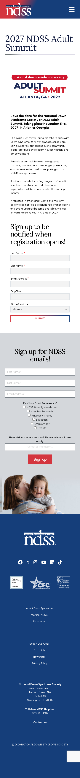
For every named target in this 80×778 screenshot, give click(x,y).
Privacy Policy (39, 663)
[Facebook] (20, 562)
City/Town (16, 291)
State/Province (19, 304)
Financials (39, 650)
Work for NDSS (39, 615)
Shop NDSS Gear (39, 643)
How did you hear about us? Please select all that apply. (40, 439)
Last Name (16, 265)
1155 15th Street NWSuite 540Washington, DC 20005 (40, 696)
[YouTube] (43, 562)
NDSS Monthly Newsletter (42, 407)
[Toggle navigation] (73, 9)
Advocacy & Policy (42, 415)
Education (42, 419)
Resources (39, 621)
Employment (41, 423)
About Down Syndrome (39, 608)
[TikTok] (60, 562)
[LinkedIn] (52, 562)
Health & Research (42, 411)
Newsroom (39, 656)
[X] (28, 562)
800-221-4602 (40, 713)
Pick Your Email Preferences (39, 403)
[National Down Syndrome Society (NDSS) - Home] (17, 9)
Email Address (18, 278)
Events (42, 428)
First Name (16, 253)
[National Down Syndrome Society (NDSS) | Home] (40, 538)
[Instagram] (35, 562)
